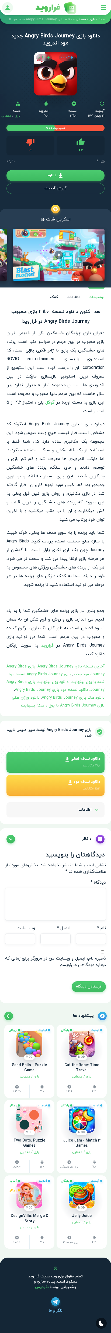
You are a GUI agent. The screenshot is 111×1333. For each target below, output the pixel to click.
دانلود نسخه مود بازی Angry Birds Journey (51, 690)
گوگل (50, 402)
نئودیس (42, 1287)
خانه (102, 19)
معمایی (81, 19)
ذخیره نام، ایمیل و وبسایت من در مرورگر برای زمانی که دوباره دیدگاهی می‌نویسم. (55, 961)
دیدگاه (98, 883)
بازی (92, 19)
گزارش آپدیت (55, 188)
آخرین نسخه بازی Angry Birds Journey (71, 666)
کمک (54, 297)
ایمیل (64, 928)
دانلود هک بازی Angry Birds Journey (73, 698)
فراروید (47, 645)
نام (101, 928)
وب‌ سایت (26, 928)
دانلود (51, 175)
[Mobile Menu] (103, 7)
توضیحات (96, 297)
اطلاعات (73, 297)
